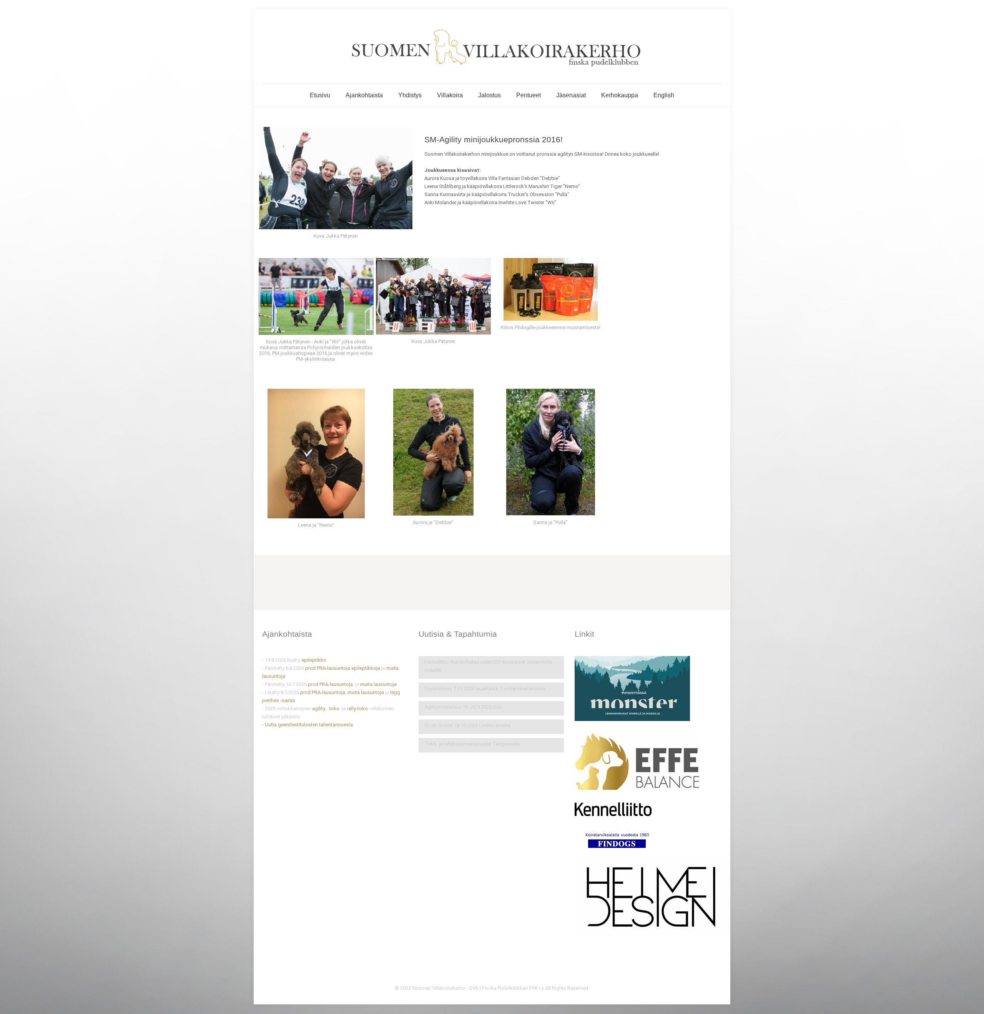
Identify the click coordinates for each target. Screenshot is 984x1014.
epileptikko (313, 660)
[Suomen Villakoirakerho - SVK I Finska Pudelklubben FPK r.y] (492, 46)
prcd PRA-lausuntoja (327, 668)
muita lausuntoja (378, 684)
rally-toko (357, 708)
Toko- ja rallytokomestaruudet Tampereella (472, 744)
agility (318, 708)
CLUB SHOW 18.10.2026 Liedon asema (467, 725)
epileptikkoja (366, 668)
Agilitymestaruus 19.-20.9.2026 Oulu (463, 707)
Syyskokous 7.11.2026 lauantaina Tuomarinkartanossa (484, 688)
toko (334, 708)
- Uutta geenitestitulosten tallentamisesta (307, 725)
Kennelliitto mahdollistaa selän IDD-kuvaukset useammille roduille (488, 666)
